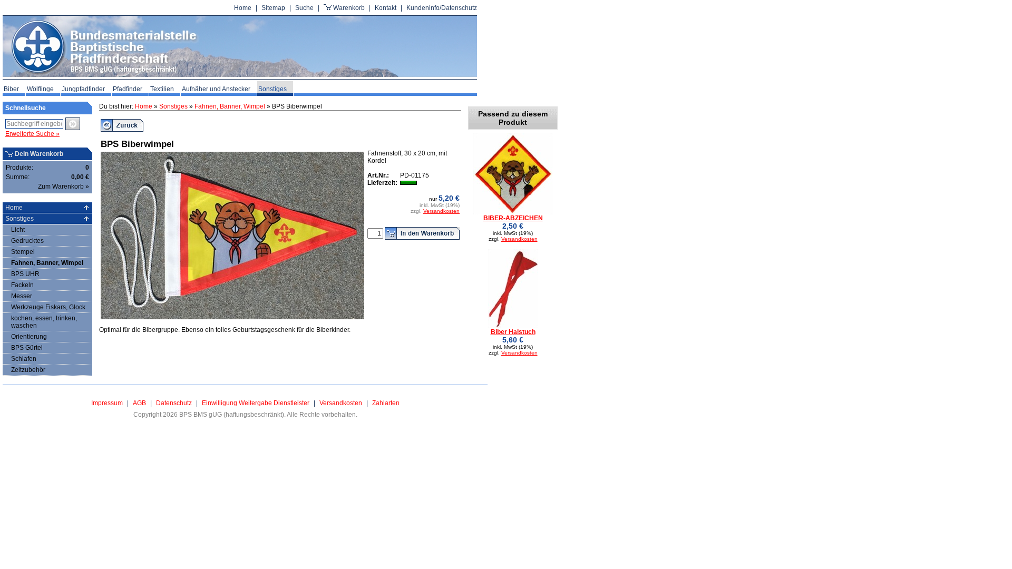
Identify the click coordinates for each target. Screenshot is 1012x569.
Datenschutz (174, 403)
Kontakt (385, 8)
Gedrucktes (27, 240)
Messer (21, 296)
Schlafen (23, 358)
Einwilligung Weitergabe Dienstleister (255, 403)
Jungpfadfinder (83, 89)
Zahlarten (386, 403)
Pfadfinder (127, 89)
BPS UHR (25, 274)
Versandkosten (441, 211)
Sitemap (273, 8)
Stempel (23, 252)
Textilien (162, 89)
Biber (11, 89)
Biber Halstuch (513, 332)
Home (242, 8)
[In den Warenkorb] (422, 233)
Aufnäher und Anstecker (216, 89)
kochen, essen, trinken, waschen (44, 322)
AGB (139, 403)
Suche (304, 8)
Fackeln (22, 285)
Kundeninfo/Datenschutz (441, 8)
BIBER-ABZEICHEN (513, 218)
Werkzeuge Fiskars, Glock (48, 307)
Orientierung (29, 336)
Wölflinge (40, 89)
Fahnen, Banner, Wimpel (47, 263)
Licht (18, 229)
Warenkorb (349, 8)
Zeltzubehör (28, 370)
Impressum (107, 403)
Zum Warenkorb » (63, 186)
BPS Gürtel (27, 347)
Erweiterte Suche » (32, 134)
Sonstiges (272, 89)
